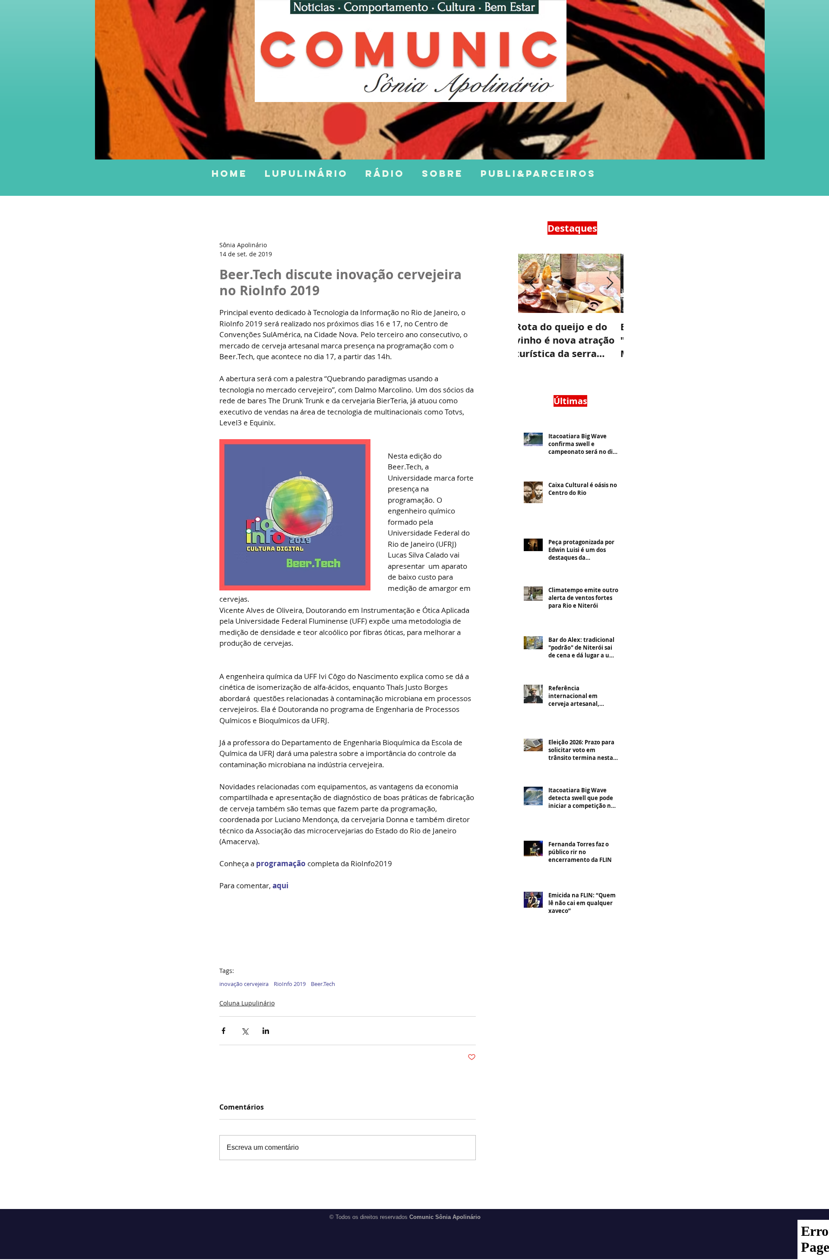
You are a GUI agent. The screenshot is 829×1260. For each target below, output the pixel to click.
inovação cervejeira (244, 983)
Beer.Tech (323, 983)
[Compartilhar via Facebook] (223, 1031)
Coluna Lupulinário (247, 1003)
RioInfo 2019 (290, 983)
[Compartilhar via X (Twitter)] (244, 1031)
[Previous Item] (532, 283)
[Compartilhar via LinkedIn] (266, 1031)
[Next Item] (610, 283)
